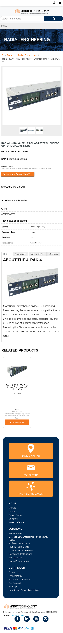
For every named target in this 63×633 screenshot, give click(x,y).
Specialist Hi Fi (16, 557)
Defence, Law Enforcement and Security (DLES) (28, 538)
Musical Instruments (19, 547)
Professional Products (19, 543)
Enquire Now (18, 422)
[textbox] (22, 18)
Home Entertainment (19, 561)
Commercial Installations (21, 550)
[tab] (6, 254)
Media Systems (16, 533)
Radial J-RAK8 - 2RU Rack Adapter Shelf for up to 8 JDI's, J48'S (17, 387)
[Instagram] (45, 619)
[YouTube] (36, 619)
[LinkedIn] (27, 619)
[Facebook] (17, 619)
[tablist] (31, 300)
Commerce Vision (18, 615)
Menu (4, 26)
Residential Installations (20, 554)
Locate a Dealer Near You (18, 174)
